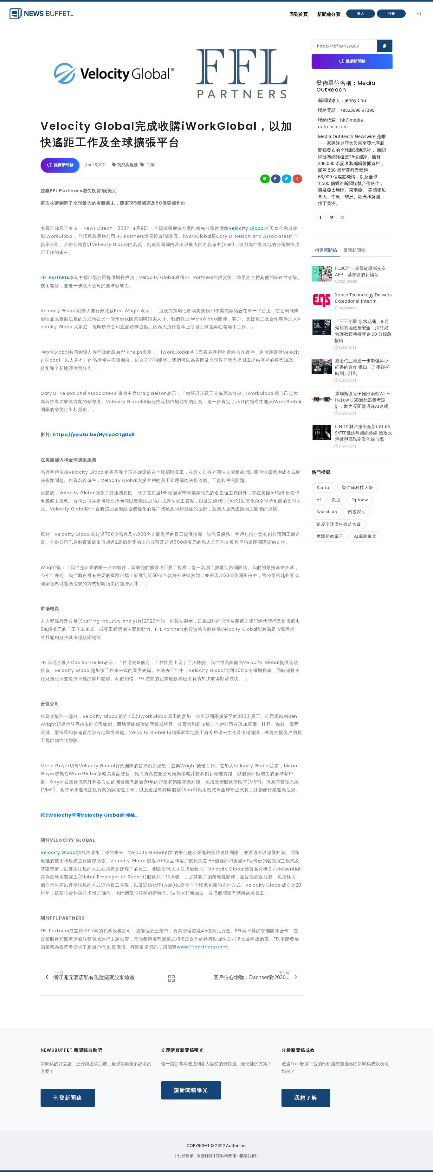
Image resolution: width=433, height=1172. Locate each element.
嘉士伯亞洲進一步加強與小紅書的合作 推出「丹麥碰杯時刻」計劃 (362, 367)
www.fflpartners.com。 (204, 947)
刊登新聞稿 (68, 1097)
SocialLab (327, 512)
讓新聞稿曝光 (191, 1090)
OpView (360, 500)
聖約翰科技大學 (357, 487)
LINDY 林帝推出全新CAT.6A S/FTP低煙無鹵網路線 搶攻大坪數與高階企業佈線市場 (363, 432)
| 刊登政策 (185, 1156)
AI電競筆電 (365, 536)
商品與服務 (128, 165)
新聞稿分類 (328, 14)
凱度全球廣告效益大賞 (339, 524)
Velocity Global (247, 228)
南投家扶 (357, 512)
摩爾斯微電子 (330, 536)
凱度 (336, 500)
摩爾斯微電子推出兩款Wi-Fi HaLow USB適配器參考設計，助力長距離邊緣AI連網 (362, 399)
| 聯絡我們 (247, 1156)
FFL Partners (55, 277)
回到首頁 (298, 14)
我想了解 (305, 1097)
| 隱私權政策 (225, 1156)
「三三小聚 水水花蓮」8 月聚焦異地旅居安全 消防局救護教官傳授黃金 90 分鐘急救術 (362, 330)
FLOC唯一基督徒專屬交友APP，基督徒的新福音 (360, 271)
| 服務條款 (204, 1156)
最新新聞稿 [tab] (354, 250)
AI (319, 500)
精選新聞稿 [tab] (326, 250)
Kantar (324, 487)
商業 (150, 165)
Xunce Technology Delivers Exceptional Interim (363, 298)
